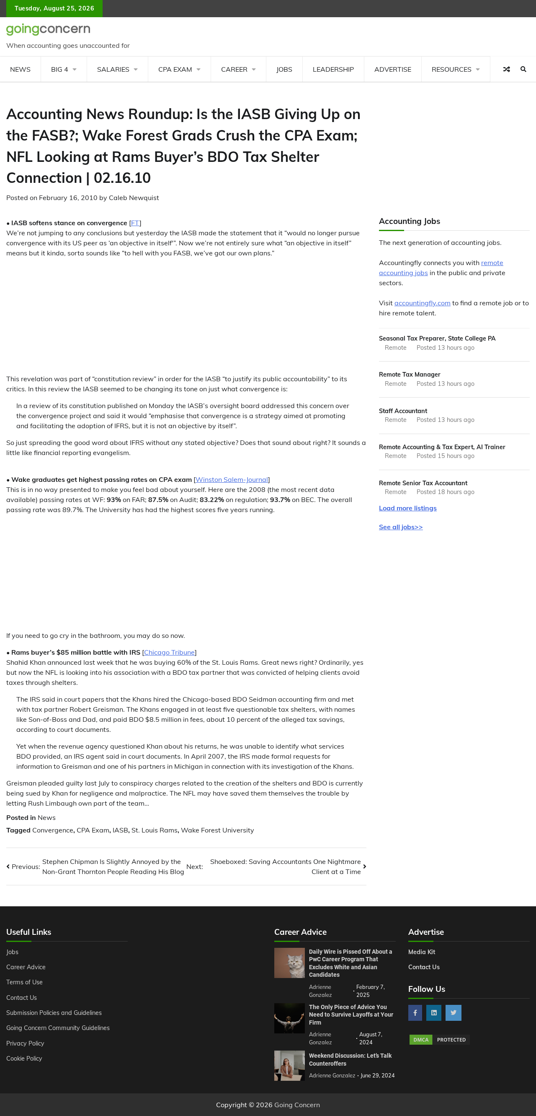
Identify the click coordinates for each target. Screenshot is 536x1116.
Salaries (113, 69)
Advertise (392, 69)
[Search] (523, 69)
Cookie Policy (24, 1058)
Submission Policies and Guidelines (54, 1013)
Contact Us (21, 998)
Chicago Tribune (169, 652)
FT (135, 223)
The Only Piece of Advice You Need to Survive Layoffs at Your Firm (351, 1015)
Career (234, 69)
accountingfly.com (422, 303)
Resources (452, 69)
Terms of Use (24, 982)
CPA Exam (175, 69)
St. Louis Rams (154, 830)
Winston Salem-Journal (232, 479)
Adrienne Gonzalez (332, 1075)
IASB (120, 830)
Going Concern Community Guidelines (58, 1028)
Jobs (284, 69)
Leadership (333, 69)
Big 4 (59, 69)
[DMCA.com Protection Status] (439, 1043)
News (20, 69)
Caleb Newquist (134, 197)
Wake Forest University (217, 830)
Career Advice (26, 967)
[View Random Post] (506, 69)
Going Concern (297, 1104)
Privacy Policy (25, 1043)
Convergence (52, 830)
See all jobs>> (401, 527)
